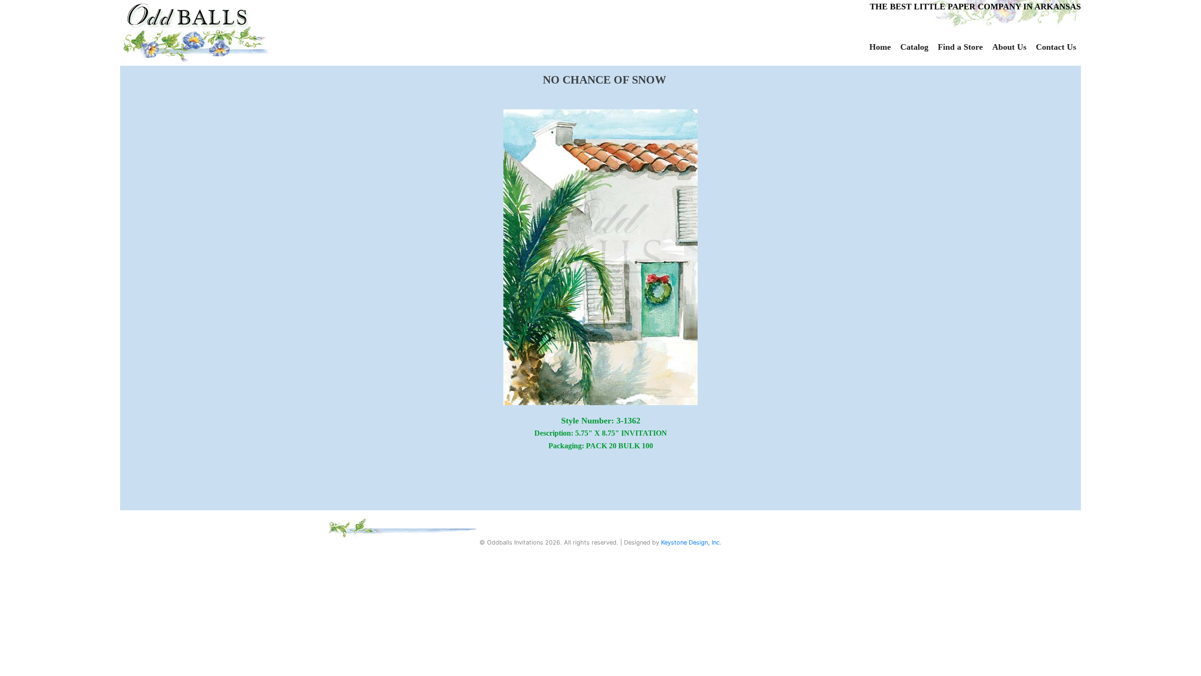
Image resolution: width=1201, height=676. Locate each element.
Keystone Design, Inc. (691, 542)
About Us (1009, 47)
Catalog (914, 47)
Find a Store (960, 47)
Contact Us (1056, 47)
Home (880, 47)
